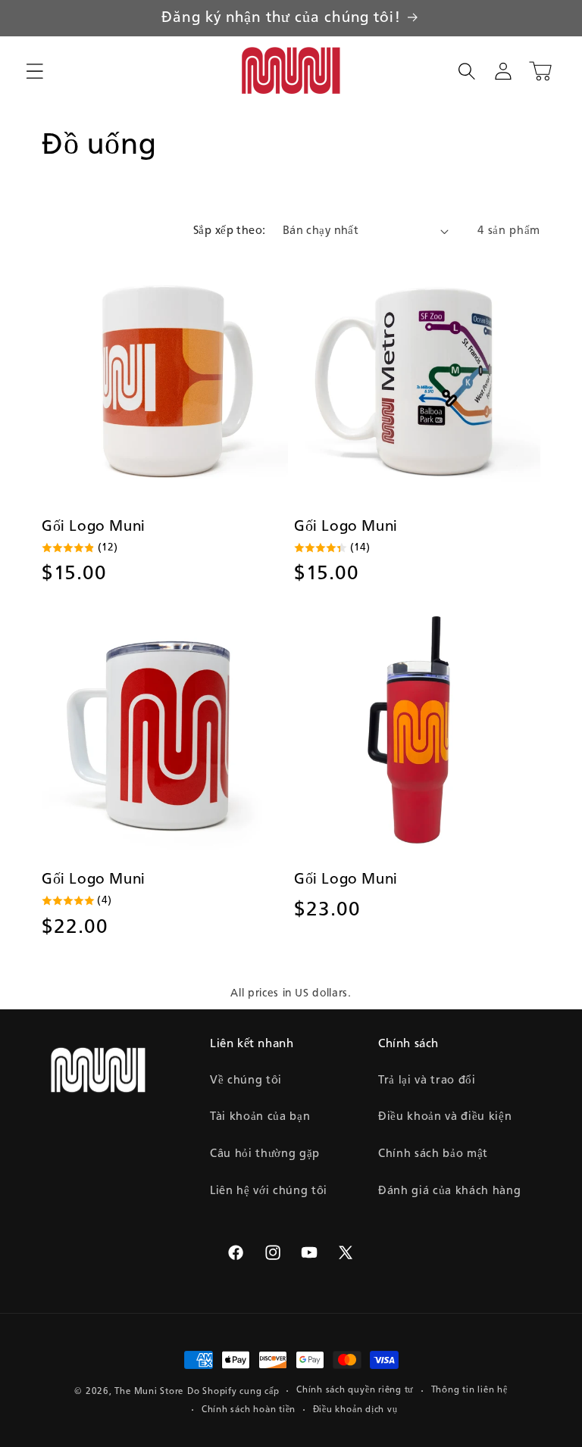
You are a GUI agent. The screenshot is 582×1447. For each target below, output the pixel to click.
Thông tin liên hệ (469, 1390)
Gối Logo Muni (94, 527)
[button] (35, 71)
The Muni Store (148, 1391)
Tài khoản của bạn (260, 1117)
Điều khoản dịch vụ (355, 1409)
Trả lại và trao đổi (427, 1080)
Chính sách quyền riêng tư (355, 1390)
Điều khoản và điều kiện (445, 1117)
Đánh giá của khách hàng (449, 1191)
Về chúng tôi (246, 1080)
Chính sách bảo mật (433, 1154)
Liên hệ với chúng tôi (268, 1191)
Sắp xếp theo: (229, 231)
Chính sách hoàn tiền (249, 1409)
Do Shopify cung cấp (233, 1391)
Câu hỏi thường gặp (265, 1154)
